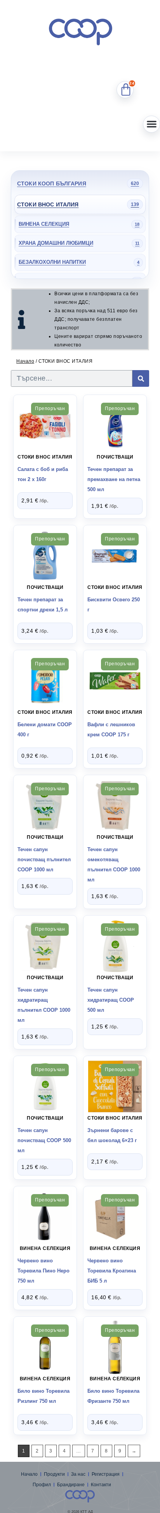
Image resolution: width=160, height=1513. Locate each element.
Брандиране (71, 1484)
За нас (78, 1474)
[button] (151, 124)
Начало (25, 361)
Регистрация (106, 1474)
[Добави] (44, 423)
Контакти (101, 1484)
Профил (42, 1484)
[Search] (140, 378)
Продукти (54, 1474)
